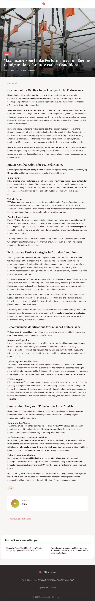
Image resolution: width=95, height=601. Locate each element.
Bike (7, 54)
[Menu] (51, 4)
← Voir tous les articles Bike (19, 519)
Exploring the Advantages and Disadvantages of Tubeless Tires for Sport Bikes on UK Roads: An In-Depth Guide (69, 550)
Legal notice (43, 588)
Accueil (10, 83)
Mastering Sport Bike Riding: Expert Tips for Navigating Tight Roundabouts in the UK (24, 549)
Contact (54, 588)
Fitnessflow (50, 572)
